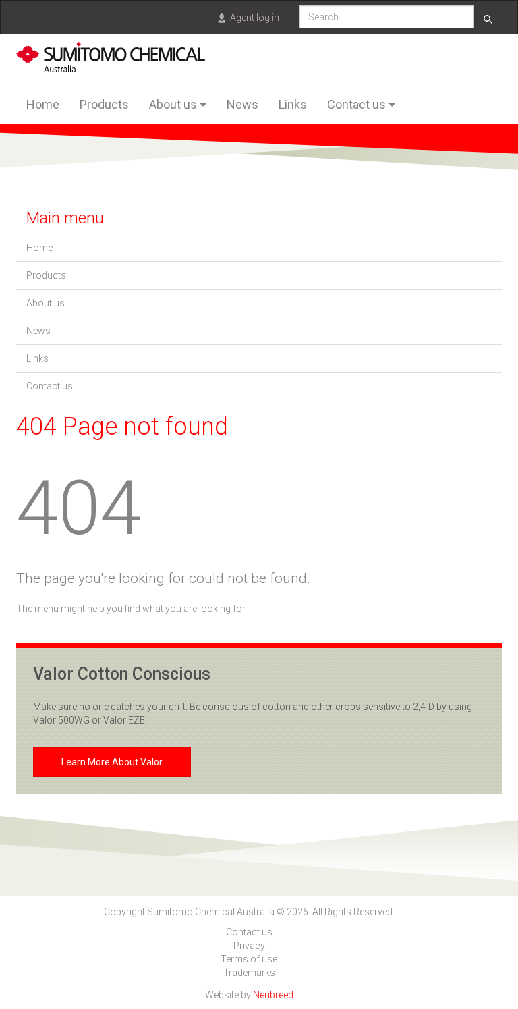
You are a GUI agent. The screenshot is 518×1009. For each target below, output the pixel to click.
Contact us (357, 104)
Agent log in (254, 17)
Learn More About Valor (112, 762)
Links (293, 104)
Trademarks (249, 972)
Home (42, 104)
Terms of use (249, 959)
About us (174, 104)
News (242, 104)
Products (104, 104)
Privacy (249, 945)
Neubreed (273, 994)
